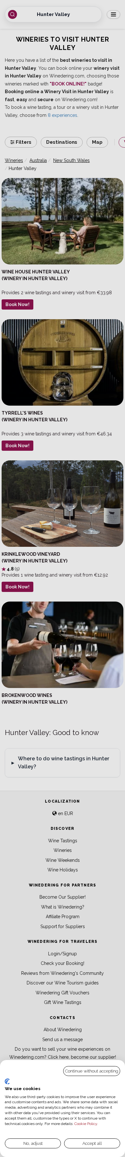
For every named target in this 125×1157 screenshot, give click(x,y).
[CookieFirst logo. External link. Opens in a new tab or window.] (7, 1081)
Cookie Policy (85, 1123)
